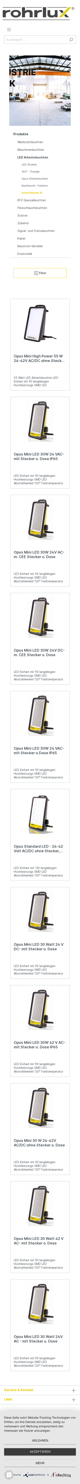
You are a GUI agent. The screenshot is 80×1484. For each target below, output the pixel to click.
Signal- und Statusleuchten (36, 231)
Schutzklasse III (32, 192)
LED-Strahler (29, 164)
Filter (42, 273)
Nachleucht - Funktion (35, 185)
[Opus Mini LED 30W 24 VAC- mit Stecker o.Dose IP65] (40, 715)
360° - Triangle (31, 171)
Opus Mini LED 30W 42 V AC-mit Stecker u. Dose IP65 (39, 1044)
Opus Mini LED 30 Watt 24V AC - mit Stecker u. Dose (38, 1338)
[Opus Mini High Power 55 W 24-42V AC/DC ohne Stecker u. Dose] (40, 323)
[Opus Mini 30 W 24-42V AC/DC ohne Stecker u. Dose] (40, 1107)
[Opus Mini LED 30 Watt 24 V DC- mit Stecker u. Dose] (40, 911)
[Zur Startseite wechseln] (38, 13)
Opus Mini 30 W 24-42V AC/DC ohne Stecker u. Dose (39, 1142)
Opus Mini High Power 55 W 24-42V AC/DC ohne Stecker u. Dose (39, 358)
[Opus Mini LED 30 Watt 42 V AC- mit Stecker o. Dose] (40, 1205)
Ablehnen (40, 1440)
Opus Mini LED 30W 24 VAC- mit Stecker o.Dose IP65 (39, 750)
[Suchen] (71, 39)
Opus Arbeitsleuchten (35, 178)
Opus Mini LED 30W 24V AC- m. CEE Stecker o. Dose (39, 554)
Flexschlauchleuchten (32, 208)
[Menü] (9, 29)
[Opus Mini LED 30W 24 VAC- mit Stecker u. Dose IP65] (40, 421)
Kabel (21, 238)
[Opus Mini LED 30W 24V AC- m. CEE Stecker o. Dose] (40, 519)
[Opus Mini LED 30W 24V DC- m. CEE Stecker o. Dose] (40, 617)
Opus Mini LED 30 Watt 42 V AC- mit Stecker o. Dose (39, 1240)
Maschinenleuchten (30, 149)
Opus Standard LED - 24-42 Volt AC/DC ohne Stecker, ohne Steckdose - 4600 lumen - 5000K (38, 848)
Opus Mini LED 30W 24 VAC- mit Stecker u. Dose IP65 (39, 456)
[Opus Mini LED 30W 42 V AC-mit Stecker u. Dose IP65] (40, 1009)
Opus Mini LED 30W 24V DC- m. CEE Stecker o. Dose (39, 652)
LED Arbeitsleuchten (32, 157)
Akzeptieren (40, 1452)
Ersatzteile (24, 253)
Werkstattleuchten (30, 142)
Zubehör (23, 223)
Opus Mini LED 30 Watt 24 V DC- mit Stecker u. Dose (39, 946)
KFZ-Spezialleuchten (31, 200)
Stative (22, 215)
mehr (40, 1463)
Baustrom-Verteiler (30, 246)
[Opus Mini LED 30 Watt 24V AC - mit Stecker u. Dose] (40, 1303)
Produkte (20, 134)
